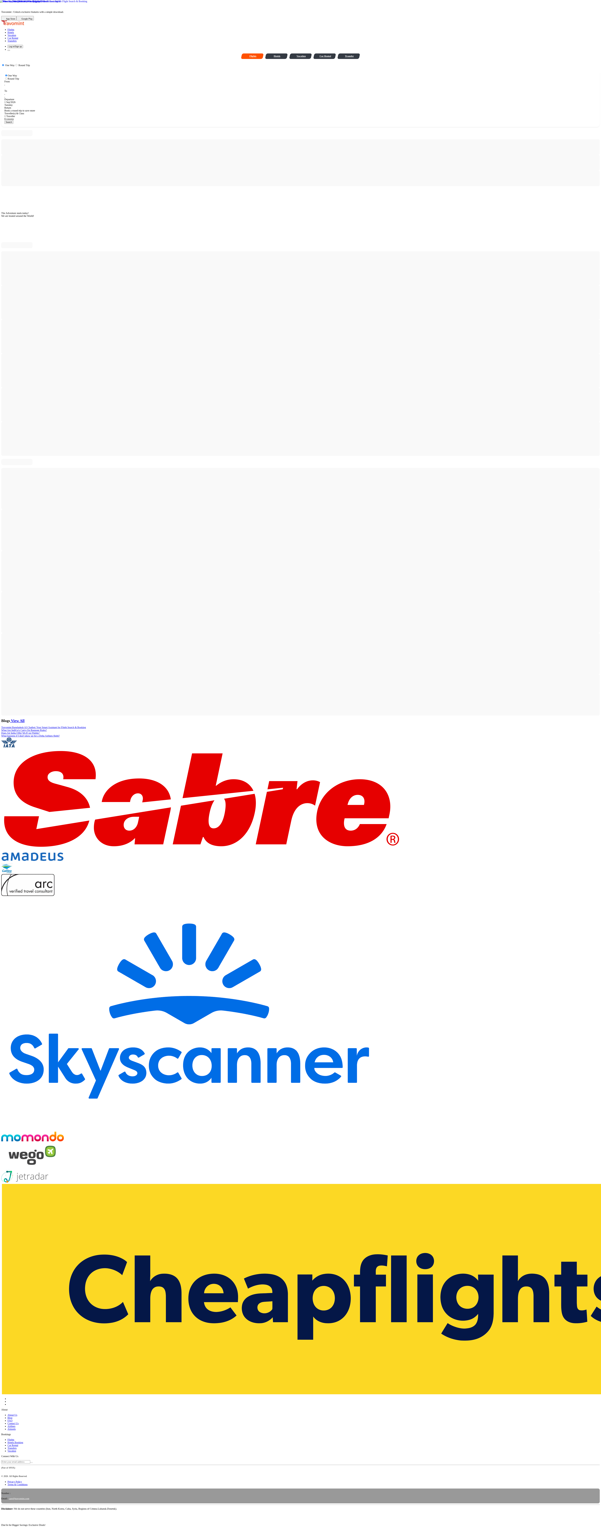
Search (9, 122)
